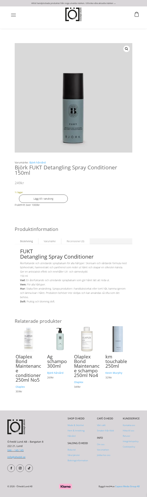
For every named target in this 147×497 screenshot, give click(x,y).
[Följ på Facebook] (11, 468)
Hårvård (71, 435)
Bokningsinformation (78, 460)
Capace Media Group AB (127, 486)
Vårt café (101, 425)
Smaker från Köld (105, 430)
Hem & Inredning (76, 430)
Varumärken (103, 449)
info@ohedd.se (16, 457)
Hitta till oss (128, 430)
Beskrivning (26, 241)
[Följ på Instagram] (20, 468)
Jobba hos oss (103, 455)
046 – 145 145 (15, 450)
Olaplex (20, 386)
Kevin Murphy (113, 372)
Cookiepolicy (129, 446)
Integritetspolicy (131, 441)
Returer (126, 435)
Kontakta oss (129, 425)
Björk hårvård (37, 162)
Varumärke (50, 241)
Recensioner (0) (75, 241)
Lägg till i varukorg (43, 198)
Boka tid (71, 449)
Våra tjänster (74, 455)
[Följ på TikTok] (29, 468)
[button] (126, 49)
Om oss (101, 444)
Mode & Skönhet (76, 425)
